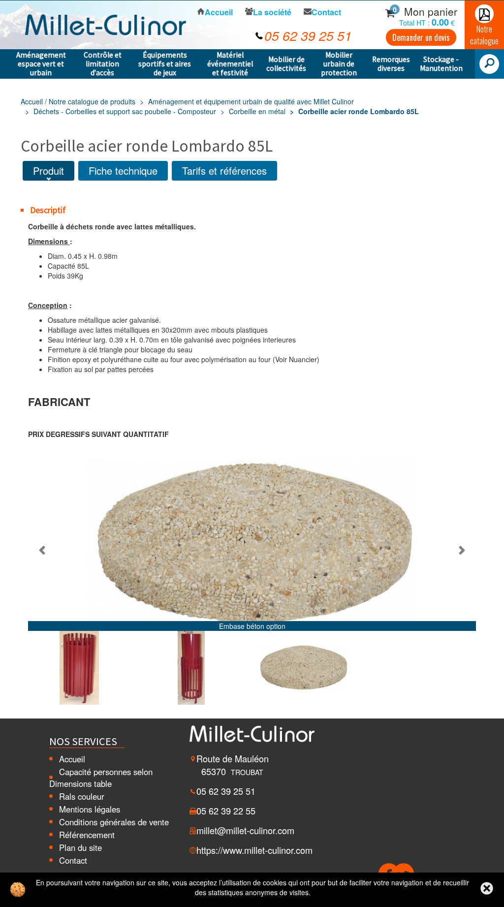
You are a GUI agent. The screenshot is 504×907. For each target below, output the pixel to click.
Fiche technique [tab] (123, 170)
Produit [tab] (48, 170)
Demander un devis (421, 37)
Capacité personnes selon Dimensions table (101, 777)
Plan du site (80, 847)
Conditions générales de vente (114, 822)
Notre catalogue (484, 35)
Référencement (87, 835)
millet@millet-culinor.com (245, 830)
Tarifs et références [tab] (224, 170)
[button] (43, 550)
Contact (73, 860)
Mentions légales (89, 809)
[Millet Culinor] (105, 24)
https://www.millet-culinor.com (254, 850)
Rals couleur (81, 796)
